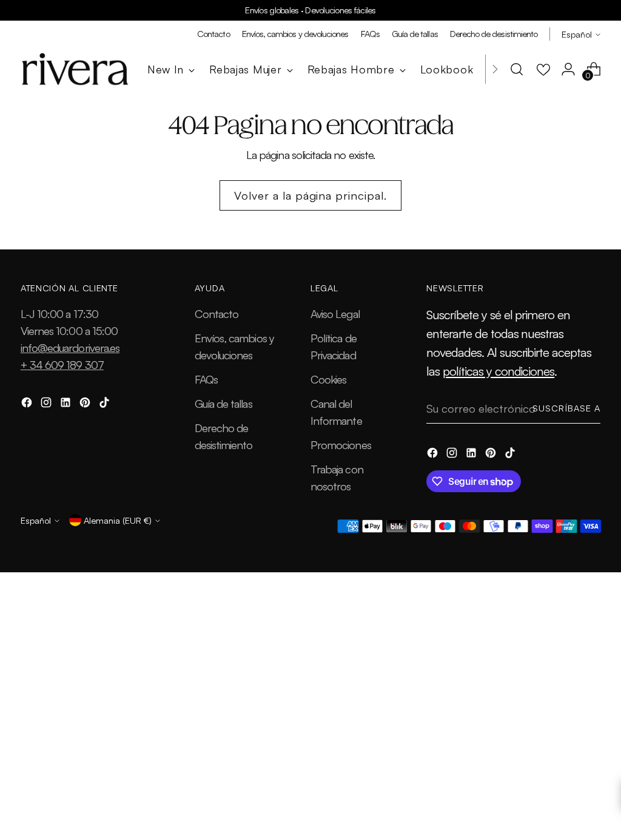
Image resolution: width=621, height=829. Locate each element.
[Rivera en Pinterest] (86, 404)
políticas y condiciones (498, 371)
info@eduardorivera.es (70, 347)
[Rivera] (75, 69)
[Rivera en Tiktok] (105, 404)
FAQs (206, 379)
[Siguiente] (495, 69)
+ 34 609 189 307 (62, 364)
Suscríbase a (566, 407)
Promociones (340, 445)
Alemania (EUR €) (118, 520)
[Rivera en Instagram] (47, 404)
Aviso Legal (335, 313)
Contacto (217, 313)
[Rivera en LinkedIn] (66, 404)
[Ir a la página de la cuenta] (568, 69)
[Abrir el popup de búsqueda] (517, 69)
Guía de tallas (223, 403)
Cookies (328, 379)
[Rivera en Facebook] (28, 404)
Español (577, 34)
